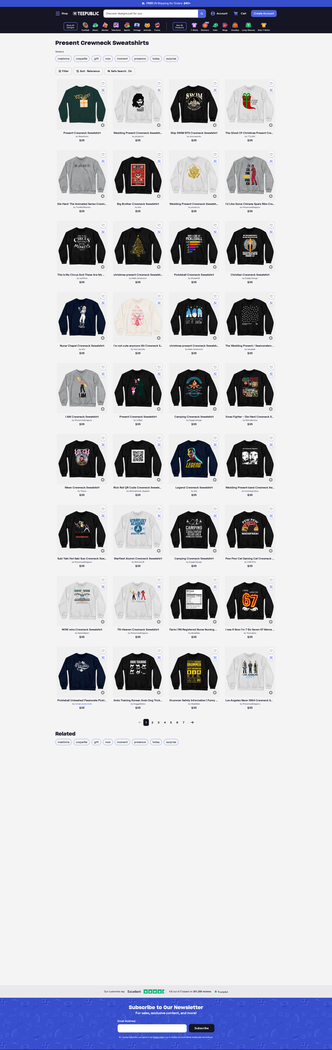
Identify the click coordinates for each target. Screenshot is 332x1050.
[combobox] (151, 13)
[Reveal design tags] (102, 125)
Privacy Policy (159, 1037)
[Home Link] (86, 13)
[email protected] (83, 704)
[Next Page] (192, 722)
